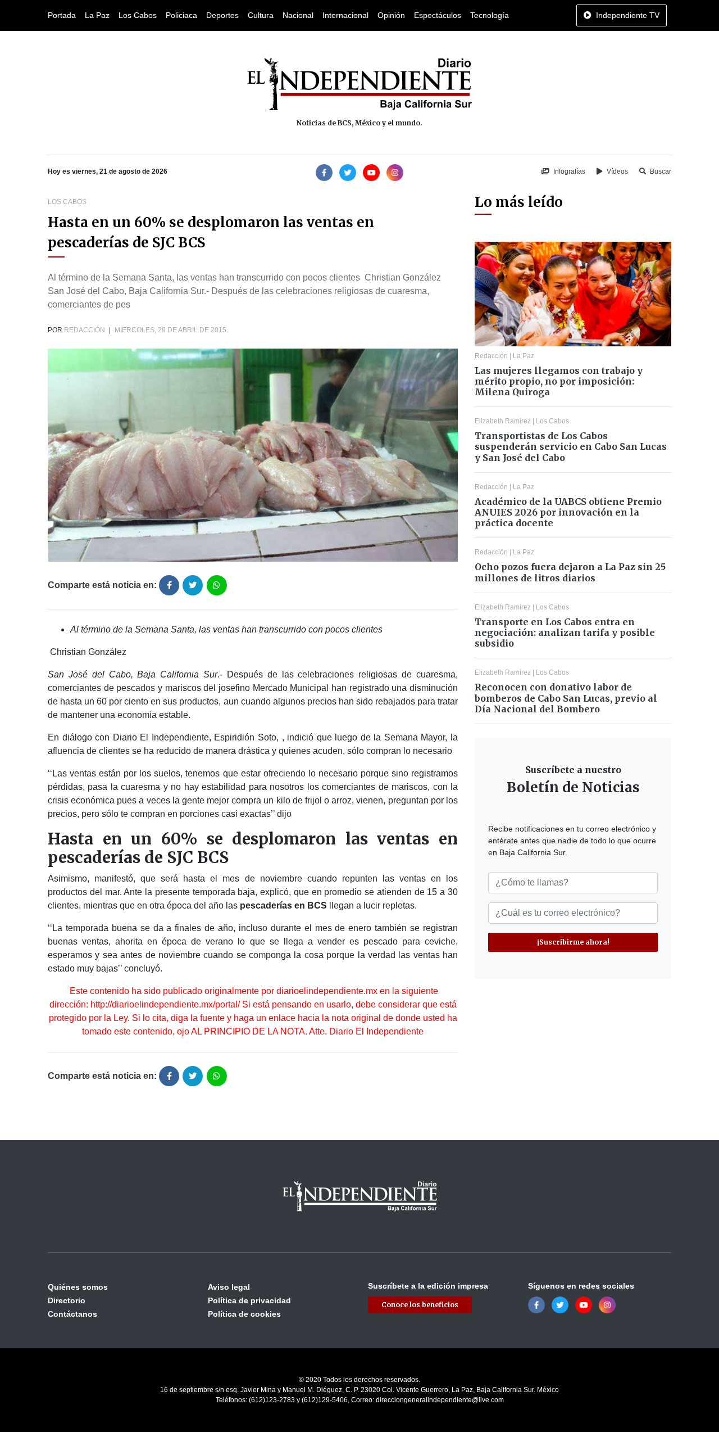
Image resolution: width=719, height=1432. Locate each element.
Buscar (659, 171)
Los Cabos (138, 15)
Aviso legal (229, 1286)
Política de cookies (244, 1313)
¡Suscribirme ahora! (573, 942)
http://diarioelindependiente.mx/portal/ (165, 1004)
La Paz (97, 15)
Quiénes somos (78, 1286)
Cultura (261, 15)
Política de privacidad (249, 1300)
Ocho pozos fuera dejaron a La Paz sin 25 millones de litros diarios (570, 572)
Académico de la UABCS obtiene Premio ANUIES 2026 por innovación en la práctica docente (568, 512)
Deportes (222, 15)
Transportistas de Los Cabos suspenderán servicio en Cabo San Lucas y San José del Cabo (571, 446)
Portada (62, 15)
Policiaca (181, 15)
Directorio (66, 1300)
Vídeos (616, 171)
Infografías (568, 171)
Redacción (84, 330)
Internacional (345, 15)
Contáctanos (72, 1313)
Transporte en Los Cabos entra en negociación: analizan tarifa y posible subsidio (565, 632)
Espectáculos (437, 15)
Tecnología (489, 15)
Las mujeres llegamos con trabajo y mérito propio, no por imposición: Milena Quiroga (559, 381)
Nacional (298, 15)
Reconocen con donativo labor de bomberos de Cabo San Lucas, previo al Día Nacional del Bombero (566, 697)
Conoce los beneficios (419, 1304)
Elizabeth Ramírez (503, 421)
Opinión (391, 15)
